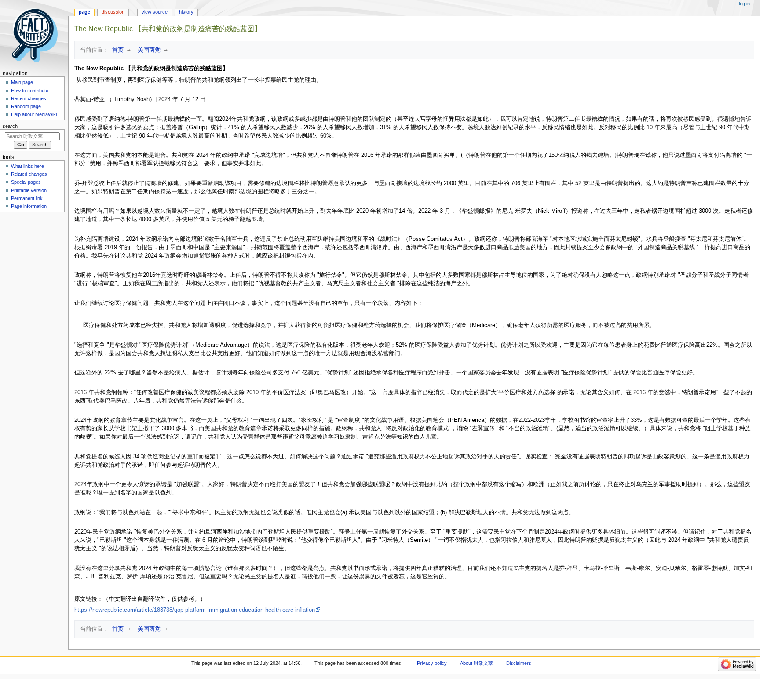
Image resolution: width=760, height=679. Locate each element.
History (186, 12)
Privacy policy (432, 663)
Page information (29, 206)
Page (84, 12)
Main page (22, 82)
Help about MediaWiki (34, 114)
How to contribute (29, 90)
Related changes (29, 174)
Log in (744, 3)
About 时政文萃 (476, 663)
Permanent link (27, 198)
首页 (116, 50)
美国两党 (147, 50)
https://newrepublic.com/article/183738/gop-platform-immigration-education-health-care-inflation (194, 610)
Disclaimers (518, 663)
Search (10, 126)
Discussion (113, 12)
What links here (27, 166)
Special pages (26, 182)
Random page (26, 106)
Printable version (29, 190)
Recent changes (28, 98)
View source (155, 12)
